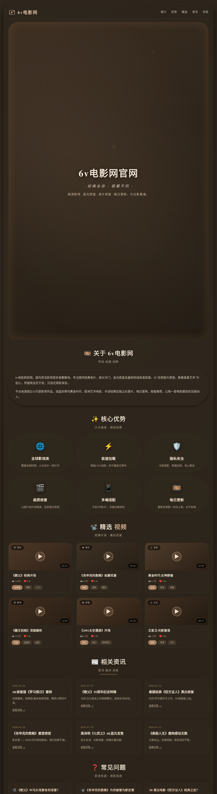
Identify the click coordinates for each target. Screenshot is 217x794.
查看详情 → (18, 710)
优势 (174, 12)
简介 (163, 12)
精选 (185, 12)
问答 (206, 12)
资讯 (195, 12)
